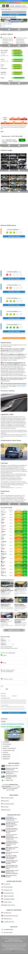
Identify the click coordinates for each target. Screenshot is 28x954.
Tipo (3, 522)
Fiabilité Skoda (6, 810)
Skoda (6, 9)
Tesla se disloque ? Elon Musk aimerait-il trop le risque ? (12, 867)
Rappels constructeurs (9, 905)
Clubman (4, 541)
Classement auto (8, 890)
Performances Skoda (8, 798)
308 (3, 551)
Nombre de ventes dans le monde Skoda (12, 769)
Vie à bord (5, 752)
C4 (2, 517)
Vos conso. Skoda (8, 932)
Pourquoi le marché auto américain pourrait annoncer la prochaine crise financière (12, 824)
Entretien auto (7, 912)
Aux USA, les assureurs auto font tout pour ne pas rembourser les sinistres (12, 830)
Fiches (2, 9)
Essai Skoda (6, 801)
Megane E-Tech (3, 558)
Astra (3, 548)
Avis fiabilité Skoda (8, 929)
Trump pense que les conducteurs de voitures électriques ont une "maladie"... (12, 843)
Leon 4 (3, 562)
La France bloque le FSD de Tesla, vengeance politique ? (12, 862)
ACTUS (24, 6)
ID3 (3, 575)
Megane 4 (4, 554)
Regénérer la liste (14, 630)
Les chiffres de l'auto (9, 921)
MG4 (3, 538)
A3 (2, 512)
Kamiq (9, 9)
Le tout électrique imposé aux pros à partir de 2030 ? (7, 590)
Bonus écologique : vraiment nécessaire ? (20, 605)
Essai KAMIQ (6, 742)
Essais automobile (8, 887)
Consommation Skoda (8, 804)
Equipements (6, 758)
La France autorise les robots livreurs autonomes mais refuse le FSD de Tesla (12, 837)
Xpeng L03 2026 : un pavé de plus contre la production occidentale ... (12, 872)
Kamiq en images (7, 28)
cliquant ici (13, 951)
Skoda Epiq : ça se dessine (12, 765)
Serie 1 (3, 514)
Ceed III (4, 534)
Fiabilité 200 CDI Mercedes (5, 620)
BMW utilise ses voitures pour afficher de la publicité (12, 849)
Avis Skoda (5, 807)
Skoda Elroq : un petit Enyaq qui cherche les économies (11, 776)
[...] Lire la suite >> (18, 487)
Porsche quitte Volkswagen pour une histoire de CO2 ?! (11, 818)
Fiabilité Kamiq (6, 754)
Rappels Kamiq (6, 756)
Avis (4, 26)
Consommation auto (9, 893)
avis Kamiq (6, 746)
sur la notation (14, 81)
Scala (3, 565)
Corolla (3, 568)
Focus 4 (4, 525)
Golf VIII (4, 572)
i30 (3, 529)
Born (3, 519)
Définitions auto (8, 918)
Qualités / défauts (7, 24)
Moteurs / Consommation (9, 748)
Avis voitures (7, 884)
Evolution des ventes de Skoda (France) (12, 772)
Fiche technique (7, 744)
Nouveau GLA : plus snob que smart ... (12, 853)
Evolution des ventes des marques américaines (20, 621)
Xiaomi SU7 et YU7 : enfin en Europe (6, 605)
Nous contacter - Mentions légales (14, 941)
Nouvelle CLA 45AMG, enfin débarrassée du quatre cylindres (11, 857)
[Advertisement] (14, 101)
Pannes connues (8, 902)
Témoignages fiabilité (9, 899)
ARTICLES (18, 6)
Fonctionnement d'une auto (11, 915)
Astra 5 (4, 545)
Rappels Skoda (9, 780)
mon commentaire (14, 712)
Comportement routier (9, 750)
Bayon (3, 531)
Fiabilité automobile (9, 896)
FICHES (12, 6)
